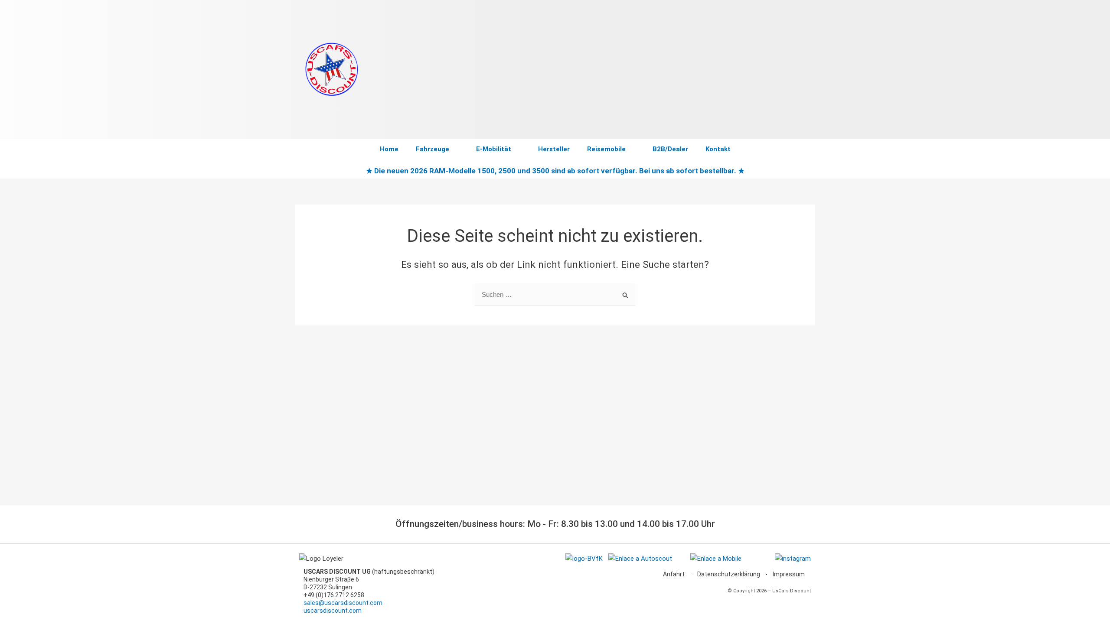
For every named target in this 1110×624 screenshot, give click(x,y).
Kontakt (718, 149)
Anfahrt (674, 574)
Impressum (789, 574)
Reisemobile (606, 149)
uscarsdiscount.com (333, 610)
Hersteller (554, 149)
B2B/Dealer (670, 149)
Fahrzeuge (432, 149)
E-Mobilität (493, 149)
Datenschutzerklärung (728, 574)
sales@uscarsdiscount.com (343, 602)
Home (389, 149)
